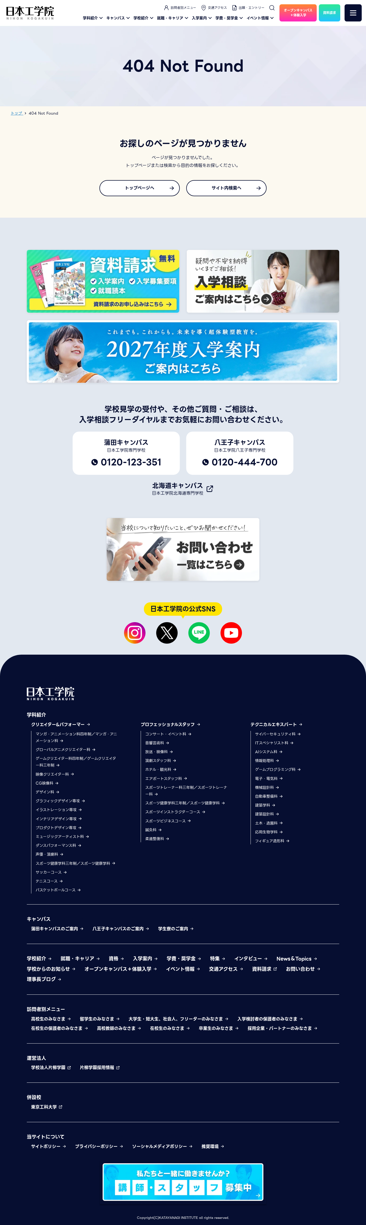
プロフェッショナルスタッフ (168, 724)
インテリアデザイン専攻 (57, 819)
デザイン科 (45, 792)
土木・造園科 (267, 823)
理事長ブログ (42, 979)
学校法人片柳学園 (49, 1067)
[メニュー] (353, 12)
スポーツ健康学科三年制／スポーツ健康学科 (73, 863)
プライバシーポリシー (97, 1146)
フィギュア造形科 (270, 841)
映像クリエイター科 (53, 774)
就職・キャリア (170, 18)
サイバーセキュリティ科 (276, 734)
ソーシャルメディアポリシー (160, 1146)
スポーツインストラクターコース (173, 812)
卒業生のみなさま (217, 1028)
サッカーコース (49, 872)
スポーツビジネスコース (166, 821)
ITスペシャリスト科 (272, 743)
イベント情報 (258, 18)
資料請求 (262, 969)
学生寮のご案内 (174, 928)
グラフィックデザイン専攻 (58, 801)
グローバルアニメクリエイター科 (64, 750)
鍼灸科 (151, 830)
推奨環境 (210, 1146)
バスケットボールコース (56, 890)
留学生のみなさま (98, 1019)
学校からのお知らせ (49, 969)
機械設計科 (265, 787)
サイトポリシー (46, 1146)
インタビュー (249, 958)
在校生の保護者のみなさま (57, 1028)
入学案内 (199, 18)
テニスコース (47, 881)
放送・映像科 (157, 752)
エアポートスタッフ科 (164, 779)
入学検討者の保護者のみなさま (268, 1019)
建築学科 (263, 805)
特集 (215, 958)
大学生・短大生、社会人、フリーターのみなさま (177, 1019)
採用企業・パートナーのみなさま (280, 1028)
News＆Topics (295, 958)
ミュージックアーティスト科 (60, 837)
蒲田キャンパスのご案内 (55, 928)
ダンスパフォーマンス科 (56, 845)
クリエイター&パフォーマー (58, 724)
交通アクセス (217, 7)
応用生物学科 (267, 832)
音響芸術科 (155, 743)
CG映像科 (45, 783)
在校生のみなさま (168, 1028)
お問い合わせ (301, 969)
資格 (114, 958)
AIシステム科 (267, 752)
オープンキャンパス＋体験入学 (118, 969)
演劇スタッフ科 (158, 761)
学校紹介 (140, 18)
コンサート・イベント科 (166, 734)
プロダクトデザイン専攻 (57, 828)
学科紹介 (90, 18)
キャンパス (115, 18)
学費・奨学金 (226, 18)
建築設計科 (265, 814)
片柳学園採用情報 (98, 1067)
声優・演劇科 (47, 854)
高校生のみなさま (49, 1019)
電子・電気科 (267, 779)
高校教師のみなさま (117, 1028)
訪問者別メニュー (183, 7)
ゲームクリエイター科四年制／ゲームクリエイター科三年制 (76, 762)
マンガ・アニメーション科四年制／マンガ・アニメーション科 (76, 737)
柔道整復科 (155, 839)
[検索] (272, 7)
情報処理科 (265, 761)
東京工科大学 (44, 1107)
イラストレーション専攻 (57, 810)
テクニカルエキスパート (274, 724)
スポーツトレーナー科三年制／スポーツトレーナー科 (186, 791)
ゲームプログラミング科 (276, 769)
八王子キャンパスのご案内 (118, 928)
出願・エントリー (251, 7)
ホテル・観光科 (159, 769)
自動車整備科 (267, 796)
